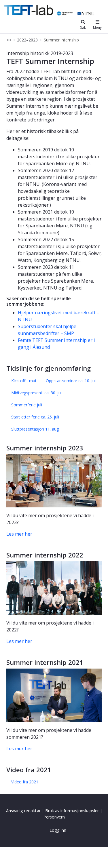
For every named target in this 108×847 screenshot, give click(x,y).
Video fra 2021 (24, 782)
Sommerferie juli (26, 405)
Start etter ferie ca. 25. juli (35, 417)
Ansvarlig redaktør (23, 810)
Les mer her (19, 534)
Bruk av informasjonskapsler (72, 810)
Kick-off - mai (23, 380)
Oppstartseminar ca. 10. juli (71, 380)
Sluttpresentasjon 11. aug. (35, 429)
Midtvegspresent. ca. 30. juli (36, 392)
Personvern (54, 817)
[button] (9, 40)
